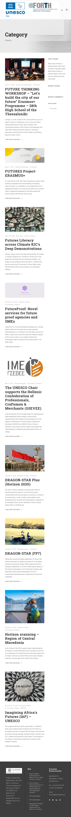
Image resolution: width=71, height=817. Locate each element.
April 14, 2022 (10, 85)
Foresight (10, 304)
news (27, 236)
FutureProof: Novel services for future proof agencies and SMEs (21, 314)
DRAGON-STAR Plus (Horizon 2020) (22, 482)
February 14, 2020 (11, 302)
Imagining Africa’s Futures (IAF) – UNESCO (21, 716)
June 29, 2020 (10, 236)
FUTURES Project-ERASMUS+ (21, 173)
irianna (20, 236)
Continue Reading (12, 139)
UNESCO (23, 708)
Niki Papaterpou (22, 167)
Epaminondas (25, 302)
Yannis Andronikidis (25, 85)
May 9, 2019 (9, 383)
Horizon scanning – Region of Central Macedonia (22, 638)
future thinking (53, 108)
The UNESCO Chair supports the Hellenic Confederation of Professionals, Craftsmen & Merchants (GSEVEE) (23, 398)
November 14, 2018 (11, 705)
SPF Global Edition (34, 796)
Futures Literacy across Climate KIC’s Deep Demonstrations (23, 244)
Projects (37, 85)
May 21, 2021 (9, 167)
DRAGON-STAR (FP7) (23, 553)
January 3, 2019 (10, 476)
